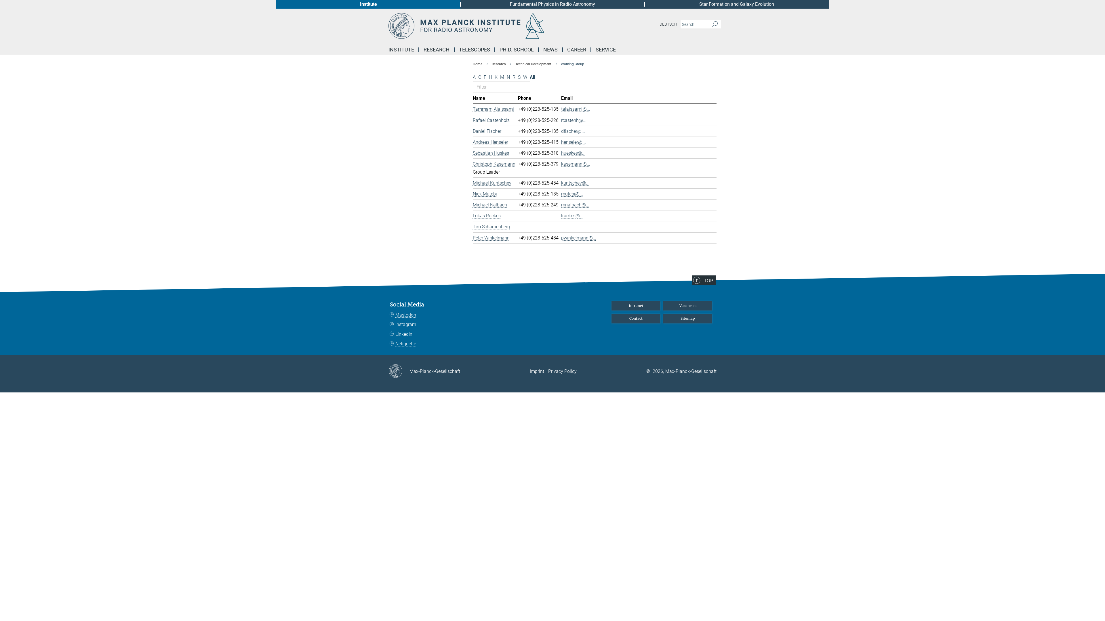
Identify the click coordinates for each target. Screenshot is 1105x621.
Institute (368, 4)
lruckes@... (572, 215)
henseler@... (573, 142)
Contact (636, 318)
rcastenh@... (573, 120)
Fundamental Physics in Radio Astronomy (552, 4)
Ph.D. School (517, 49)
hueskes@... (573, 153)
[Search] (715, 24)
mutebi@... (572, 194)
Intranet (636, 306)
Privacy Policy (562, 371)
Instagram (405, 324)
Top (708, 280)
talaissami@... (575, 109)
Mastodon (405, 315)
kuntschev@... (575, 183)
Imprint (537, 371)
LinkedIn (403, 334)
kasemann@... (575, 164)
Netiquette (405, 343)
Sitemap (688, 318)
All (532, 77)
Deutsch (668, 24)
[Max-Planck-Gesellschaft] (398, 371)
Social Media (407, 304)
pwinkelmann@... (578, 238)
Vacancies (687, 306)
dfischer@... (573, 131)
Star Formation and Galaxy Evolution (736, 4)
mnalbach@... (575, 205)
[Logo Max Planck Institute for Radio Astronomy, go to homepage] (496, 26)
